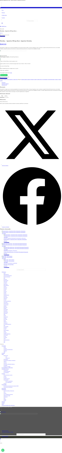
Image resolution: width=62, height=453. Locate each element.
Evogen (5, 290)
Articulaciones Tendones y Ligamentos (9, 360)
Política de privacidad (5, 436)
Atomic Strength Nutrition (8, 275)
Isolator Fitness (6, 303)
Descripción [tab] (3, 82)
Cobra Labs (5, 281)
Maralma (5, 308)
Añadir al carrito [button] (6, 242)
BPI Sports (5, 279)
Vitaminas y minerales (7, 366)
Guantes (5, 393)
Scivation (5, 332)
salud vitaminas (52, 79)
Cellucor (5, 286)
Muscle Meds (6, 309)
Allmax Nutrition (6, 274)
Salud (3, 354)
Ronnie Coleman (6, 330)
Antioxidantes (6, 359)
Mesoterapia (4, 388)
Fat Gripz (5, 291)
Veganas (5, 383)
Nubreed (5, 321)
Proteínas (3, 373)
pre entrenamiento (45, 79)
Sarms (3, 404)
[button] (2, 450)
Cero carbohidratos (9, 382)
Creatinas (3, 353)
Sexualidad (5, 365)
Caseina (5, 376)
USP (4, 342)
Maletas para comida (7, 395)
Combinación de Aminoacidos (8, 349)
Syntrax (5, 336)
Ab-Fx (5, 273)
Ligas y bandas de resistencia (8, 394)
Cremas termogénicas (7, 371)
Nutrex (5, 320)
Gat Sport (5, 296)
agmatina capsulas (24, 79)
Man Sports (5, 307)
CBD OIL (5, 361)
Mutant (5, 315)
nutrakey (35, 79)
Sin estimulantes (6, 372)
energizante (32, 79)
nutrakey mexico (39, 79)
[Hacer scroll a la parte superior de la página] (0, 438)
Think (5, 338)
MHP (4, 314)
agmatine (28, 79)
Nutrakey (5, 79)
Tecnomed (5, 337)
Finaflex (5, 292)
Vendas (5, 400)
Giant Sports (6, 297)
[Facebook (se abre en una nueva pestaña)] (2, 2)
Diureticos (3, 401)
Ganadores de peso (7, 378)
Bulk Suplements (6, 285)
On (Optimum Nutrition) (7, 324)
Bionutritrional (6, 280)
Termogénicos (6, 370)
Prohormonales (4, 384)
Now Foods (5, 250)
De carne (5, 377)
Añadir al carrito (2, 36)
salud (49, 79)
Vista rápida (4, 233)
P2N (4, 325)
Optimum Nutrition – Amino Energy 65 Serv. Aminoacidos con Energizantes (15, 239)
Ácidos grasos (6, 355)
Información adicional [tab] (5, 83)
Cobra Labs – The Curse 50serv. (9, 264)
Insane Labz (5, 302)
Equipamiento (4, 389)
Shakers (5, 399)
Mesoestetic (5, 313)
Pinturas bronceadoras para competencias (8, 405)
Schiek (5, 331)
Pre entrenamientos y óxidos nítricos (12, 79)
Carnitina (5, 348)
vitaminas (56, 79)
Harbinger (5, 298)
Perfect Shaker (6, 326)
